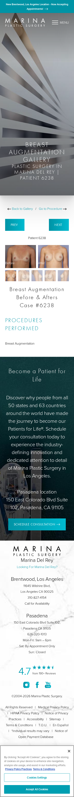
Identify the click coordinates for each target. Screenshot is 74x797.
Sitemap (55, 719)
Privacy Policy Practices (18, 769)
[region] (37, 771)
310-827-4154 (37, 597)
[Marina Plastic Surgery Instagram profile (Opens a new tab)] (26, 685)
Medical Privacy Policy (53, 707)
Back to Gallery (22, 208)
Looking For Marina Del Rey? (37, 567)
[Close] (69, 751)
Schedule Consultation (34, 524)
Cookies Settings (37, 777)
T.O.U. (42, 725)
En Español (60, 725)
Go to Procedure (51, 208)
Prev (15, 225)
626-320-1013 (37, 634)
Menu (64, 22)
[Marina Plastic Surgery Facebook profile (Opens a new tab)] (37, 685)
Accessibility (35, 719)
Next (58, 225)
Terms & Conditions (19, 725)
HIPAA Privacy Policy (24, 713)
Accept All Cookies (37, 789)
